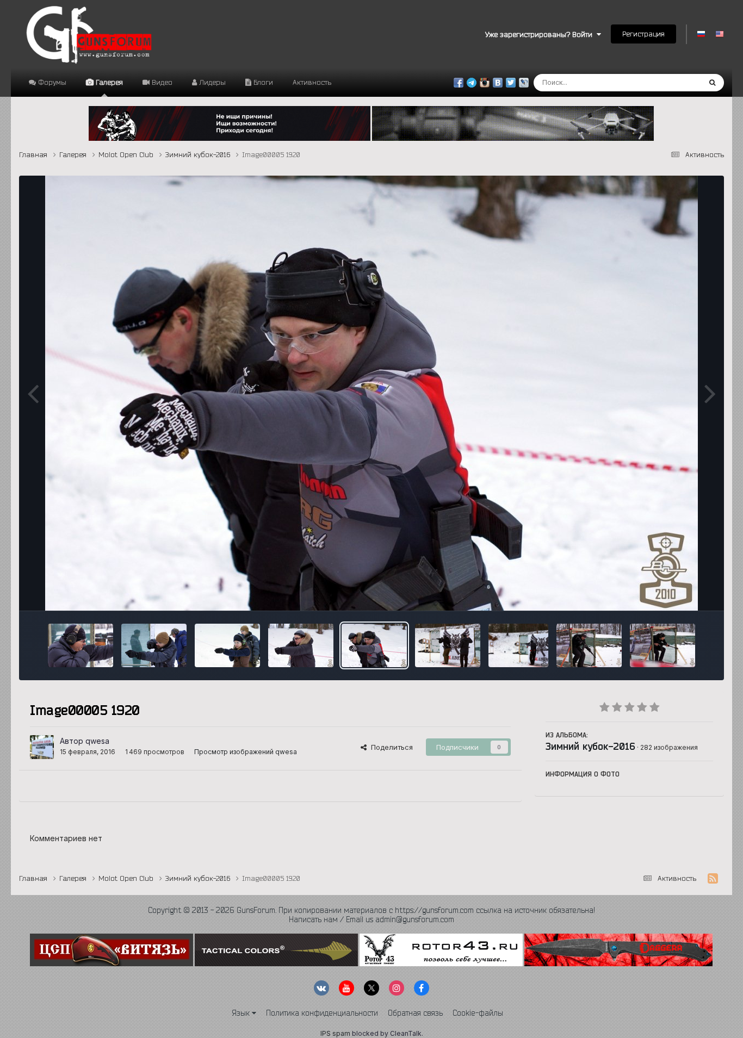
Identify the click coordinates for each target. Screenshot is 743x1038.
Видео (161, 82)
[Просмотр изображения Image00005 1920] (374, 645)
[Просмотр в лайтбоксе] (371, 393)
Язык (242, 1013)
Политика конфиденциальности (322, 1013)
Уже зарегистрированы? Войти (541, 34)
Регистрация (643, 34)
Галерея (108, 82)
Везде (675, 82)
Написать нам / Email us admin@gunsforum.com (371, 919)
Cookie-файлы (478, 1013)
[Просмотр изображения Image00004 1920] (447, 645)
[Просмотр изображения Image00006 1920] (300, 645)
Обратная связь (415, 1013)
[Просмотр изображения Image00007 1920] (227, 645)
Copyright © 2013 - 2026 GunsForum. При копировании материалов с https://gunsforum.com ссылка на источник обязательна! (371, 910)
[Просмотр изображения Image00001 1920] (662, 645)
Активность (312, 82)
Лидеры (211, 82)
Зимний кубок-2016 (590, 746)
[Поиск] (712, 82)
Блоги (262, 82)
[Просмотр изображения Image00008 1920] (154, 645)
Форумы (51, 82)
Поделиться (390, 747)
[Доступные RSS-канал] (713, 878)
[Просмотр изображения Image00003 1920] (518, 645)
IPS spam (335, 1033)
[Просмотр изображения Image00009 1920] (80, 645)
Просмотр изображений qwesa (245, 752)
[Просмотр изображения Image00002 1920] (589, 645)
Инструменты (676, 591)
